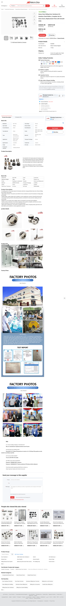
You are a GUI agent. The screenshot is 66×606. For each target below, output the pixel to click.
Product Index (59, 594)
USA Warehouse (52, 557)
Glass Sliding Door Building (7, 584)
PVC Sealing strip (36, 561)
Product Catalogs (19, 554)
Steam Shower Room (20, 575)
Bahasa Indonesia (37, 598)
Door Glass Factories (19, 581)
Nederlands (43, 596)
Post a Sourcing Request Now (17, 499)
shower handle (36, 559)
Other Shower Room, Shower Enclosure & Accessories (38, 9)
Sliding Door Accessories (35, 584)
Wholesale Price (39, 594)
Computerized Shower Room (8, 575)
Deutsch (38, 596)
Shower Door (3, 559)
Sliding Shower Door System (6, 561)
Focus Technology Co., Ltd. (24, 600)
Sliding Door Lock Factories (47, 581)
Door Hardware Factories (7, 581)
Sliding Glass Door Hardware (8, 587)
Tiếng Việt (31, 598)
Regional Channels (52, 594)
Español (14, 596)
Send (12, 497)
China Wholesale (32, 594)
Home (2, 9)
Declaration (46, 600)
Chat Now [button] (52, 35)
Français (23, 596)
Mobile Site (31, 595)
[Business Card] (63, 122)
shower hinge (51, 559)
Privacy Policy (52, 600)
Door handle (19, 559)
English (10, 596)
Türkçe (27, 598)
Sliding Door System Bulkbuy (22, 587)
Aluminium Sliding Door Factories (32, 581)
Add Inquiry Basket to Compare (19, 42)
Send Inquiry (42, 35)
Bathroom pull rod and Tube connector (24, 561)
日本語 (54, 596)
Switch (34, 557)
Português (19, 596)
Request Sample (60, 38)
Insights (35, 595)
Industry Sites (45, 594)
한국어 (51, 596)
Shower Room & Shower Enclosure (21, 9)
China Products (11, 594)
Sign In (40, 111)
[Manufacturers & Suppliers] (33, 2)
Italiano (34, 596)
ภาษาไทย (61, 596)
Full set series (51, 561)
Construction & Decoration (9, 9)
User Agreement (40, 600)
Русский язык (28, 596)
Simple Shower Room (32, 575)
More (2, 589)
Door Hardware (4, 557)
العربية (47, 596)
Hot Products (5, 594)
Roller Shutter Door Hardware (23, 557)
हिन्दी (57, 596)
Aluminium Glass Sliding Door (21, 584)
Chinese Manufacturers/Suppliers (21, 594)
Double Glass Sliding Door (47, 584)
